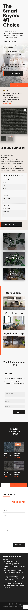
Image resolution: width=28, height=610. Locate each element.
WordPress (15, 608)
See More (18, 485)
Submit (19, 412)
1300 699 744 (7, 103)
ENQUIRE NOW (11, 224)
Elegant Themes (14, 606)
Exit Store (19, 85)
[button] (25, 110)
